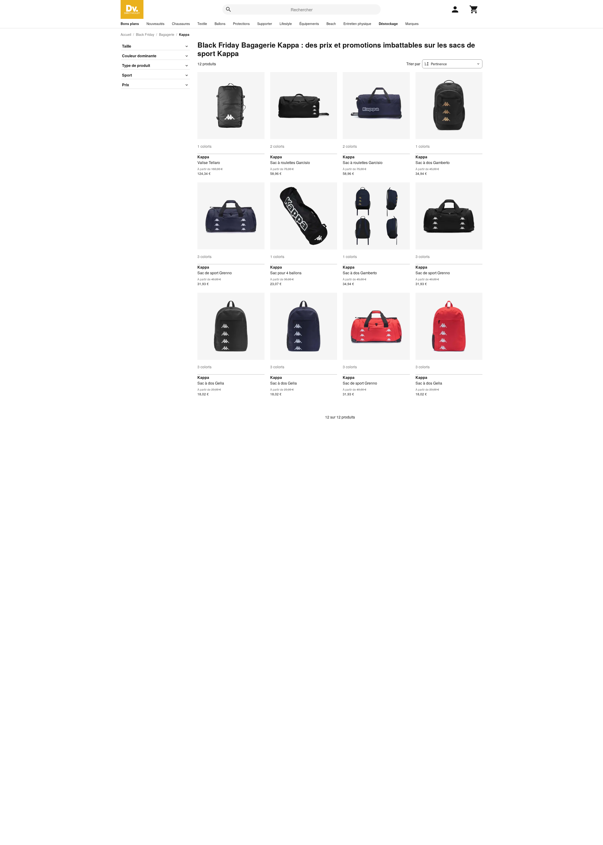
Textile (202, 23)
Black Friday (145, 34)
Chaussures (181, 23)
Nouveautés (155, 23)
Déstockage (388, 23)
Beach (331, 23)
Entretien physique (357, 23)
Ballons (220, 23)
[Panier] (474, 9)
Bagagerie (166, 34)
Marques (412, 23)
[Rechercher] (228, 9)
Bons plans (130, 23)
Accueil (126, 34)
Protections (241, 23)
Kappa (203, 157)
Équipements (309, 23)
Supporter (264, 23)
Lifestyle (286, 23)
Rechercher (302, 9)
